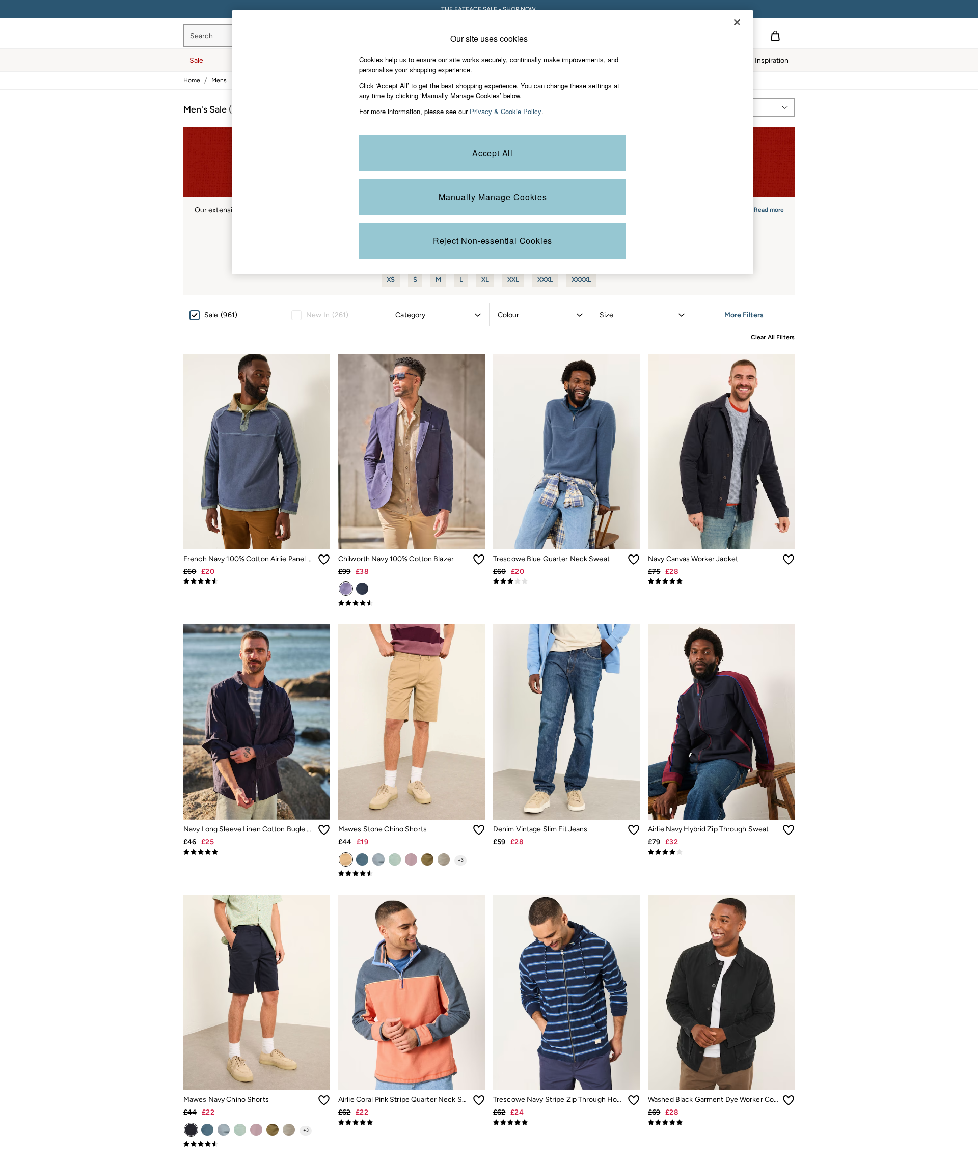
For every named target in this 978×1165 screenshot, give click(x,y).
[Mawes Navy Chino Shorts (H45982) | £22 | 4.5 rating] (256, 1144)
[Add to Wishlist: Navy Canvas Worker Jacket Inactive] (788, 559)
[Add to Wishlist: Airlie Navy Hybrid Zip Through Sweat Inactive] (788, 830)
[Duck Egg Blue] (395, 859)
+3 (461, 860)
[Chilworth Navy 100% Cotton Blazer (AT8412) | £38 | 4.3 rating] (411, 603)
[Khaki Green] (427, 859)
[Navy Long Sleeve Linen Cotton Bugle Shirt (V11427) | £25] (256, 722)
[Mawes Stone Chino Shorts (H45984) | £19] (411, 722)
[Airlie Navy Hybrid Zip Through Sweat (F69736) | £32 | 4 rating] (721, 852)
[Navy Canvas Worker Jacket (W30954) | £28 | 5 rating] (721, 581)
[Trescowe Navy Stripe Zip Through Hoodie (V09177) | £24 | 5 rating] (566, 1123)
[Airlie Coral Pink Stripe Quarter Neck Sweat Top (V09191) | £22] (411, 992)
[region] (492, 142)
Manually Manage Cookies (493, 197)
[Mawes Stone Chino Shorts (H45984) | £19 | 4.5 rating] (411, 874)
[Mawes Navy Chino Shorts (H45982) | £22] (256, 992)
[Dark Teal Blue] (362, 859)
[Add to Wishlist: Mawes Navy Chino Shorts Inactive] (324, 1100)
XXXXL (581, 279)
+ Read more (766, 208)
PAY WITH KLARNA (489, 9)
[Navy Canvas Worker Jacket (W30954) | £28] (721, 451)
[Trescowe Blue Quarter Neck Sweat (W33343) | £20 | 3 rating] (566, 581)
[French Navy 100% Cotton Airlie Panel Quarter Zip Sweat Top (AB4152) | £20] (256, 451)
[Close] (737, 22)
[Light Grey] (444, 859)
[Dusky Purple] (411, 859)
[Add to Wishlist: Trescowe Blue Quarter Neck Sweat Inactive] (634, 559)
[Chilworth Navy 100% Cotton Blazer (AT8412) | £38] (411, 451)
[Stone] (345, 859)
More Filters (744, 315)
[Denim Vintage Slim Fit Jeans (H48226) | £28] (566, 722)
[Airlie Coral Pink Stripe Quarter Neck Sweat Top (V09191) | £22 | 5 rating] (411, 1123)
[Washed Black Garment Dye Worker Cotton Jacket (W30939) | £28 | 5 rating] (721, 1123)
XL (485, 279)
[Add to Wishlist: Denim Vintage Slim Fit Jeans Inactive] (634, 830)
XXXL (545, 279)
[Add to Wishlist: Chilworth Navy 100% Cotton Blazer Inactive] (479, 559)
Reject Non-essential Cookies (492, 240)
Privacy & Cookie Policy (505, 111)
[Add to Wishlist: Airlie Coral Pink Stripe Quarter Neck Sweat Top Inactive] (479, 1100)
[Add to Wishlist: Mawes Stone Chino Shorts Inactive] (479, 830)
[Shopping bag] (775, 35)
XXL (513, 279)
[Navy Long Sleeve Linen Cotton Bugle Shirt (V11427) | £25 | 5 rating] (256, 852)
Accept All (492, 153)
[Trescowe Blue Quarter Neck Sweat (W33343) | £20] (566, 451)
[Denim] (378, 859)
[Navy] (345, 588)
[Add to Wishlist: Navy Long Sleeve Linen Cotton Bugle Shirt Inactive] (324, 830)
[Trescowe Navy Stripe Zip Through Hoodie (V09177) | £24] (566, 992)
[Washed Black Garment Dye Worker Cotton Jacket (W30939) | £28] (721, 992)
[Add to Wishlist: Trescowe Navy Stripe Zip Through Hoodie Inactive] (634, 1100)
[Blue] (362, 588)
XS (391, 279)
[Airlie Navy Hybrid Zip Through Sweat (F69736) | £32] (721, 722)
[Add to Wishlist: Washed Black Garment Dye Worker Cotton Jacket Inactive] (788, 1100)
